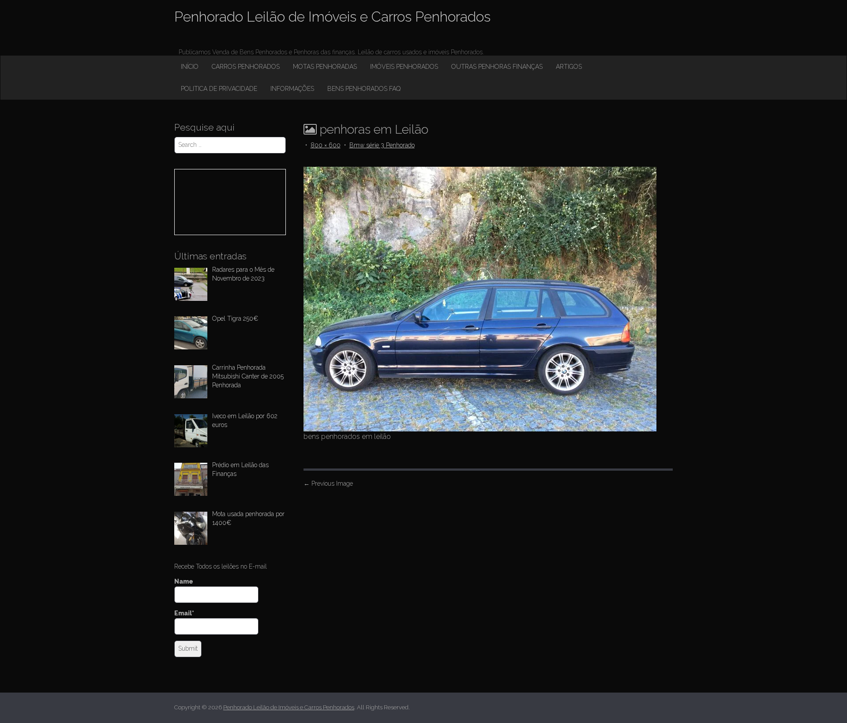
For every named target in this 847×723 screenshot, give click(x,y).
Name (183, 581)
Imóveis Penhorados (404, 66)
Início (190, 66)
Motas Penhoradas (325, 66)
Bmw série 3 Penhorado (382, 145)
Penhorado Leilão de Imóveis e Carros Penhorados (332, 16)
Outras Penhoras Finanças (497, 66)
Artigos (569, 66)
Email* (184, 613)
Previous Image (328, 483)
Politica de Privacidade (219, 88)
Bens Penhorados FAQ (364, 88)
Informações (292, 88)
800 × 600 (326, 145)
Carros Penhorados (246, 66)
